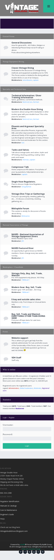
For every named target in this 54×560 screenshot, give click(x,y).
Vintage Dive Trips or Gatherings (28, 194)
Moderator (37, 388)
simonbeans (27, 80)
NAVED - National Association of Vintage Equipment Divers (28, 235)
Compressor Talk (20, 167)
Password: (8, 434)
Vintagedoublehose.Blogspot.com (14, 531)
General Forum (8, 36)
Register (12, 418)
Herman (36, 102)
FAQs (2, 519)
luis (31, 102)
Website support (20, 338)
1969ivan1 (25, 280)
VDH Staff (16, 358)
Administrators (14, 388)
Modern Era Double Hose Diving (27, 109)
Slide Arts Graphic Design (31, 549)
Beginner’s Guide (7, 514)
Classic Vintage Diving (23, 68)
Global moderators (26, 388)
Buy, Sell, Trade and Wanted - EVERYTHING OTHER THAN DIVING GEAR (28, 316)
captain (36, 80)
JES (23, 241)
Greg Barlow (26, 187)
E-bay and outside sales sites (26, 299)
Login (5, 418)
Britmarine (26, 216)
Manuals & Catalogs (8, 506)
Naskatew (20, 408)
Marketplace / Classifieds (13, 267)
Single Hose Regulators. (24, 182)
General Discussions (22, 43)
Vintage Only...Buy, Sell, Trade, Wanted (27, 274)
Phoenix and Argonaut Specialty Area (28, 127)
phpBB (22, 544)
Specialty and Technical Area (14, 89)
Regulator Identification (9, 501)
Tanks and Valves (20, 150)
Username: (8, 425)
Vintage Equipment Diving (13, 62)
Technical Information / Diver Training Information (26, 96)
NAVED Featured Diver (23, 248)
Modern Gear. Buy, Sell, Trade (26, 287)
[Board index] (21, 7)
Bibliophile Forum (20, 209)
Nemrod (26, 102)
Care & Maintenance (8, 510)
